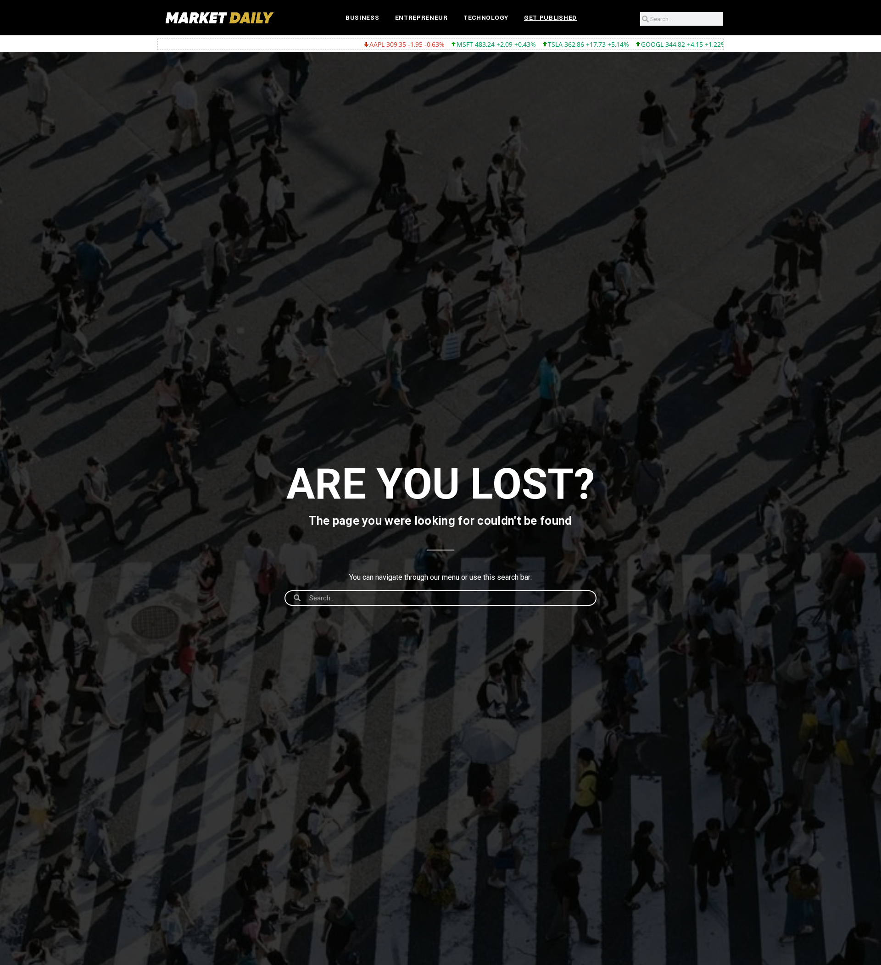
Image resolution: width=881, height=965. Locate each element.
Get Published (550, 17)
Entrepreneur (421, 17)
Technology (485, 17)
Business (362, 17)
